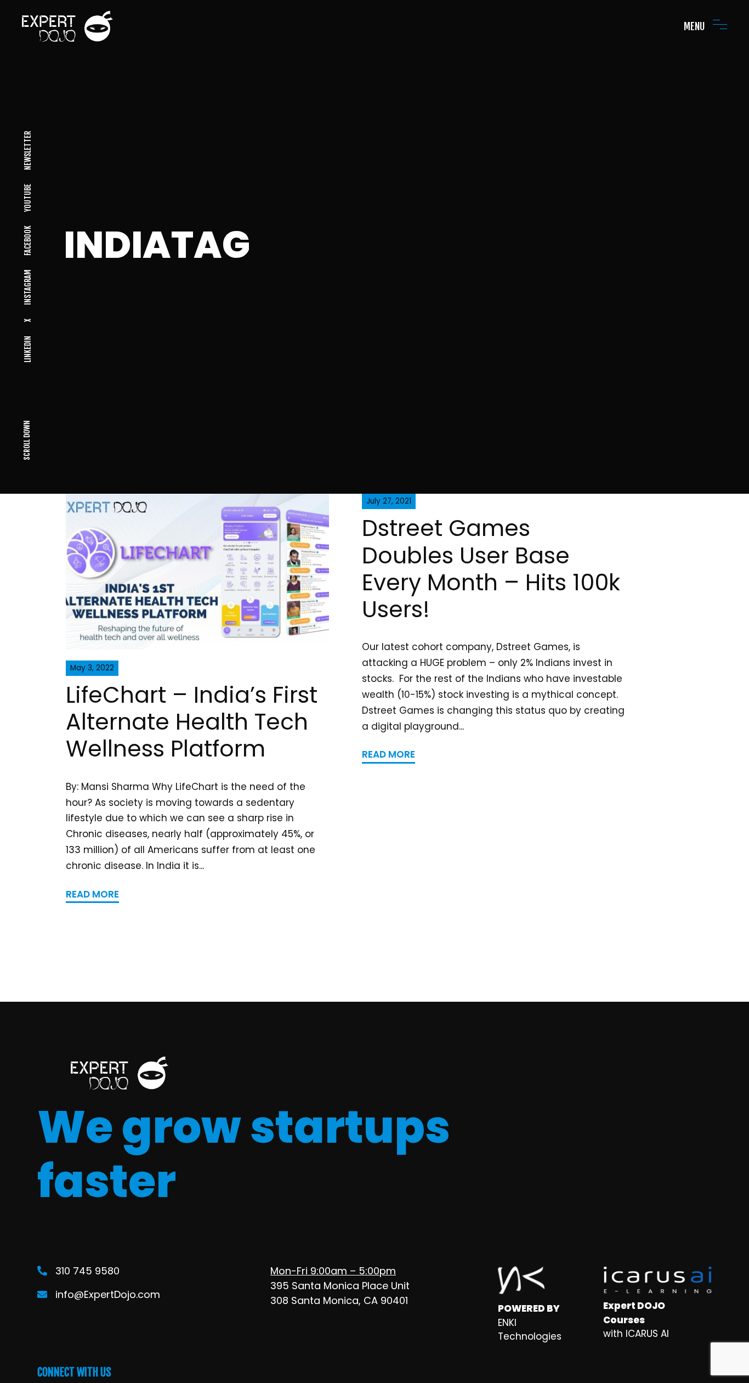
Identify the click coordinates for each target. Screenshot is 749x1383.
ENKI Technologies (529, 1330)
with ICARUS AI (636, 1333)
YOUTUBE (27, 198)
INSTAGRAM (27, 287)
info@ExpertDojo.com (107, 1294)
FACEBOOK (27, 240)
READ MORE (92, 894)
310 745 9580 (87, 1271)
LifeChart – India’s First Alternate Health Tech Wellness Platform (191, 721)
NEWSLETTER (27, 150)
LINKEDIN (27, 349)
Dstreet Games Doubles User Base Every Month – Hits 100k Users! (491, 568)
